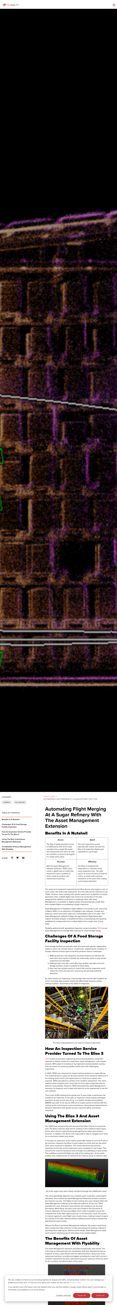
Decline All (100, 1295)
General (7, 802)
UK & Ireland (20, 802)
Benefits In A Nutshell (11, 819)
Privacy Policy (75, 1283)
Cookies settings (63, 1295)
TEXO (99, 928)
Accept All (82, 1295)
